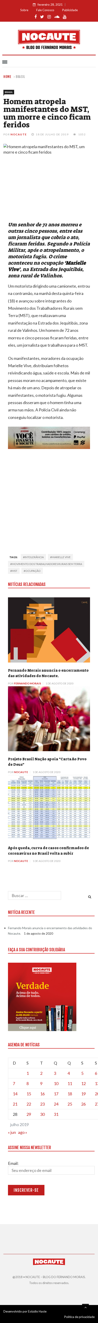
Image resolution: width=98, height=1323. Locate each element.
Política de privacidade (79, 1317)
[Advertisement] (49, 500)
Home (7, 77)
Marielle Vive (61, 557)
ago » (22, 1132)
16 (42, 1093)
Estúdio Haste (37, 1311)
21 (15, 1103)
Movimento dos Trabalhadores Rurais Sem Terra (47, 564)
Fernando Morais (27, 683)
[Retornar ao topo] (85, 1307)
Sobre (24, 10)
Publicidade (70, 10)
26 (83, 1103)
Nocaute (18, 134)
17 (56, 1093)
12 (83, 1083)
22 (28, 1103)
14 (15, 1093)
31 (56, 1114)
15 (28, 1093)
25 (69, 1103)
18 (69, 1093)
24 (56, 1103)
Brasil (20, 77)
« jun (12, 1132)
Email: (13, 1163)
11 (69, 1083)
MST (14, 571)
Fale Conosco (45, 10)
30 (42, 1114)
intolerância (34, 557)
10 (56, 1083)
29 (28, 1114)
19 (83, 1093)
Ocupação (33, 571)
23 (42, 1103)
